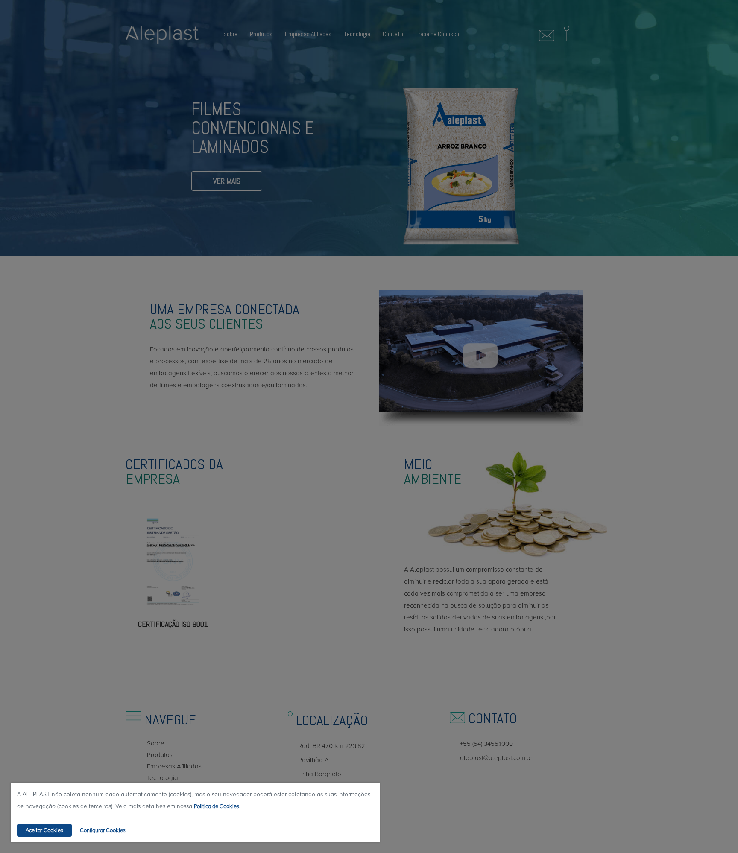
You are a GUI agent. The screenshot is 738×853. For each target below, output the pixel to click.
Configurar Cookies (103, 830)
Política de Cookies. (217, 806)
